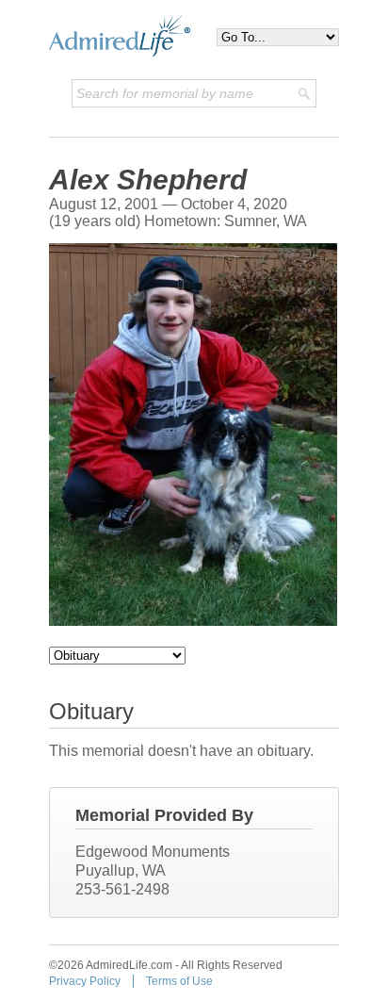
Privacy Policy (85, 981)
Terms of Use (179, 981)
